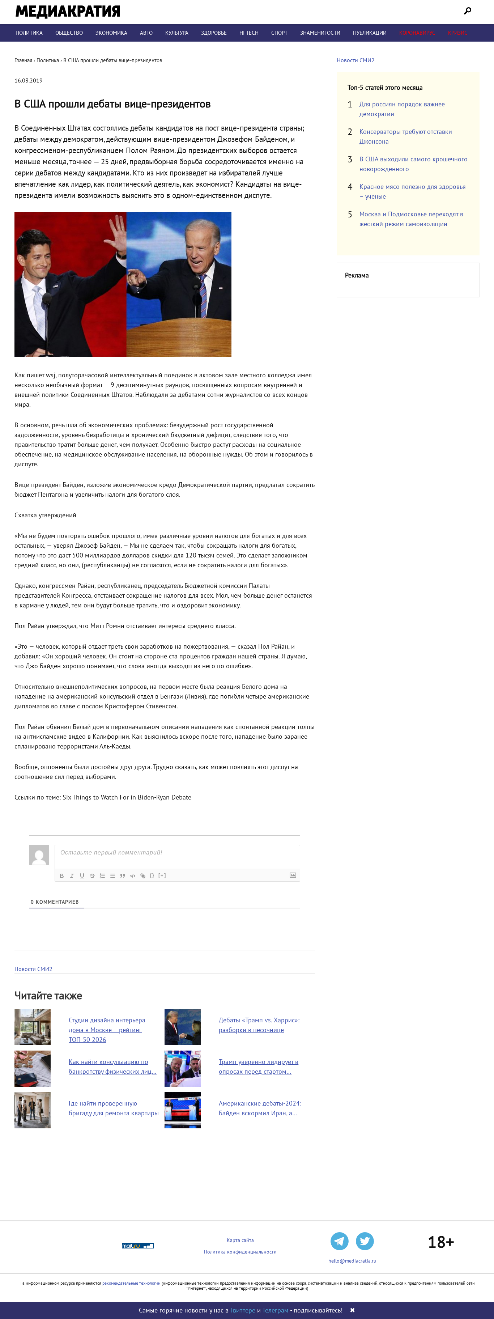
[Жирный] (62, 875)
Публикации (370, 33)
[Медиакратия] (68, 12)
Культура (176, 33)
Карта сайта (240, 1240)
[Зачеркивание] (92, 875)
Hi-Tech (249, 33)
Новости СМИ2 (33, 969)
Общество (69, 33)
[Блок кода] (133, 875)
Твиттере (242, 1310)
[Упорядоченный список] (102, 875)
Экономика (111, 33)
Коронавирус (417, 33)
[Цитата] (123, 875)
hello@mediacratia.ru (352, 1261)
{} (152, 875)
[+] (162, 875)
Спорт (279, 33)
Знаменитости (320, 33)
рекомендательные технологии (131, 1283)
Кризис (458, 33)
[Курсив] (72, 875)
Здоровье (214, 33)
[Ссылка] (143, 875)
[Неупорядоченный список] (112, 875)
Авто (146, 33)
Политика (29, 33)
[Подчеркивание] (82, 875)
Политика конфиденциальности (240, 1252)
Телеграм (275, 1310)
